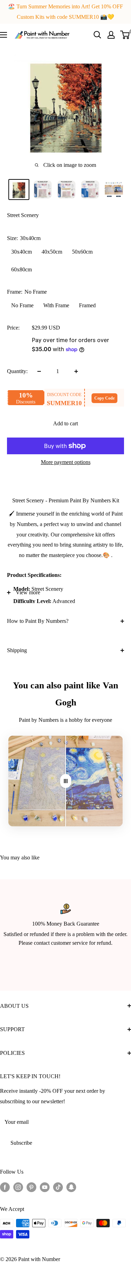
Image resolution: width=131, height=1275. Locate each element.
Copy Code (104, 398)
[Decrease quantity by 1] (39, 371)
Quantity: (17, 371)
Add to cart (65, 423)
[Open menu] (3, 35)
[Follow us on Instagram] (18, 1187)
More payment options (65, 462)
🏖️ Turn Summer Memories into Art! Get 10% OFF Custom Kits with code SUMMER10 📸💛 (65, 11)
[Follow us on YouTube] (45, 1187)
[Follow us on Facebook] (5, 1187)
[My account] (111, 35)
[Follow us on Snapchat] (71, 1187)
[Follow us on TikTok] (58, 1187)
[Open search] (97, 35)
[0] (125, 35)
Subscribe (21, 1143)
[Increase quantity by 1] (76, 371)
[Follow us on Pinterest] (31, 1187)
